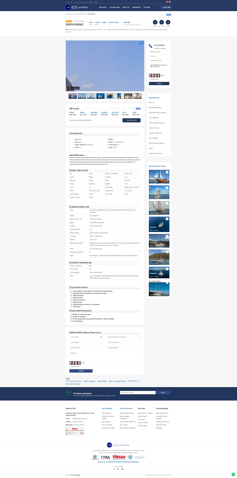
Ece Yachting (167, 2)
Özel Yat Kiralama (73, 384)
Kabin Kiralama (126, 408)
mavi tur (111, 30)
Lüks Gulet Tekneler (79, 21)
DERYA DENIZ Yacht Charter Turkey (170, 2)
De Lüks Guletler (107, 425)
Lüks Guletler (106, 422)
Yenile (83, 363)
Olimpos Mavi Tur (133, 381)
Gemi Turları (123, 425)
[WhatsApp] (233, 474)
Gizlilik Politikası (165, 475)
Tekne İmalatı (142, 416)
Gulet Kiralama (106, 413)
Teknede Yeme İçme (155, 133)
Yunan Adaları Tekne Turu (128, 422)
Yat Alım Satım (142, 426)
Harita (151, 148)
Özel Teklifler (94, 2)
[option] (73, 96)
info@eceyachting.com (82, 2)
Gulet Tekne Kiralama (74, 381)
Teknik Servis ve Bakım (145, 413)
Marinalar (159, 428)
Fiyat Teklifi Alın (131, 120)
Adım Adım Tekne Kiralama (157, 113)
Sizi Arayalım (159, 45)
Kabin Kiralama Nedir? (127, 413)
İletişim (147, 7)
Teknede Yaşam (154, 128)
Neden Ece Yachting (155, 153)
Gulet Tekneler (89, 381)
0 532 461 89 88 (78, 425)
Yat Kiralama (115, 7)
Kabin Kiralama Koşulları (127, 428)
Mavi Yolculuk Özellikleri (157, 143)
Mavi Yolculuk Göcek (117, 381)
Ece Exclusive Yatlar (108, 428)
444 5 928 (69, 2)
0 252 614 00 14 (78, 422)
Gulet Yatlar (102, 381)
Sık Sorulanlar (153, 138)
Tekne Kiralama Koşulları (157, 123)
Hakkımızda (136, 7)
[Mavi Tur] (118, 445)
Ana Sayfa (103, 7)
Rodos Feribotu (143, 422)
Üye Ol (163, 392)
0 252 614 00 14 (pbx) (160, 48)
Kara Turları (141, 419)
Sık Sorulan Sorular (162, 413)
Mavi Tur (126, 7)
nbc (122, 466)
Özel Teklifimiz (154, 118)
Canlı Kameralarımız (155, 107)
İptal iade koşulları (152, 475)
